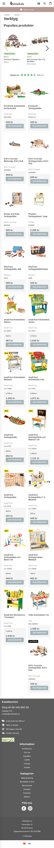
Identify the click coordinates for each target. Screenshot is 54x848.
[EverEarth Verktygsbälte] (39, 91)
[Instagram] (30, 808)
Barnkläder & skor (27, 782)
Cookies (27, 764)
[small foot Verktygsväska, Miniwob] (39, 540)
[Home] (17, 3)
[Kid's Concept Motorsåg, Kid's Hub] (15, 144)
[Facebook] (24, 808)
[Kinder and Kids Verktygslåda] (15, 199)
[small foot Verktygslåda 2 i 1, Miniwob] (39, 480)
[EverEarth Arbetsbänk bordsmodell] (15, 91)
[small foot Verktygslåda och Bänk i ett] (15, 540)
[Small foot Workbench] (15, 600)
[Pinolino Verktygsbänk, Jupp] (39, 199)
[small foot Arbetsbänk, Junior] (39, 305)
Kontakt (27, 767)
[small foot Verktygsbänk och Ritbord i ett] (39, 420)
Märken (27, 797)
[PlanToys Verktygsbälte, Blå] (15, 252)
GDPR (27, 760)
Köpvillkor (27, 756)
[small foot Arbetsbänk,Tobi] (39, 362)
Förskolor (27, 793)
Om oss (27, 752)
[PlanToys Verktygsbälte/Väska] (39, 252)
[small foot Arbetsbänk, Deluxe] (15, 305)
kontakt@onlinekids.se (11, 714)
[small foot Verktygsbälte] (15, 420)
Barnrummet (27, 785)
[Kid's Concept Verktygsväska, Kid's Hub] (39, 144)
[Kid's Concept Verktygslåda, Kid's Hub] (39, 651)
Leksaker (27, 789)
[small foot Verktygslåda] (15, 480)
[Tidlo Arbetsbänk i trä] (39, 600)
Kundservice (27, 749)
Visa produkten (15, 126)
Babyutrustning (27, 778)
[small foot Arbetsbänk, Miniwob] (15, 362)
